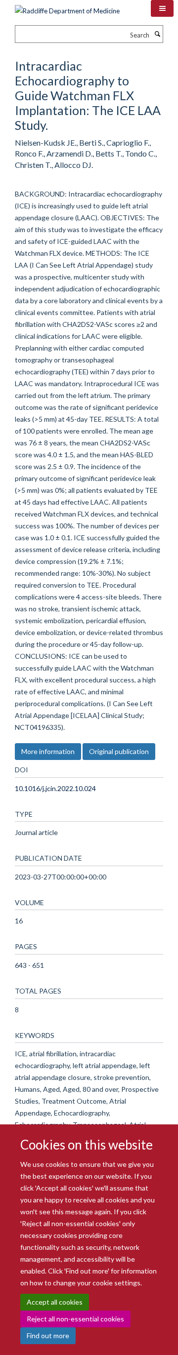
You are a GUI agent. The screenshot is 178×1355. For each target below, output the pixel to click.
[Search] (157, 34)
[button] (162, 8)
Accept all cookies (55, 1302)
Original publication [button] (119, 751)
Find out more (48, 1335)
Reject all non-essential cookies (75, 1319)
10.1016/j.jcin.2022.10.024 (55, 788)
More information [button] (48, 751)
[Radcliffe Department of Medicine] (67, 7)
